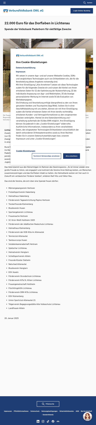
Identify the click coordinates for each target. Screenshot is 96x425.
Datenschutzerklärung (25, 67)
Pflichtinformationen (21, 411)
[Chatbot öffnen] (87, 416)
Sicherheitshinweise (67, 411)
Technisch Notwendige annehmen (46, 156)
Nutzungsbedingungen (50, 411)
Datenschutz (35, 411)
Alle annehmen (71, 156)
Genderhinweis (48, 415)
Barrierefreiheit (86, 411)
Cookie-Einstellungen (25, 151)
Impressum (8, 411)
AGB (77, 411)
